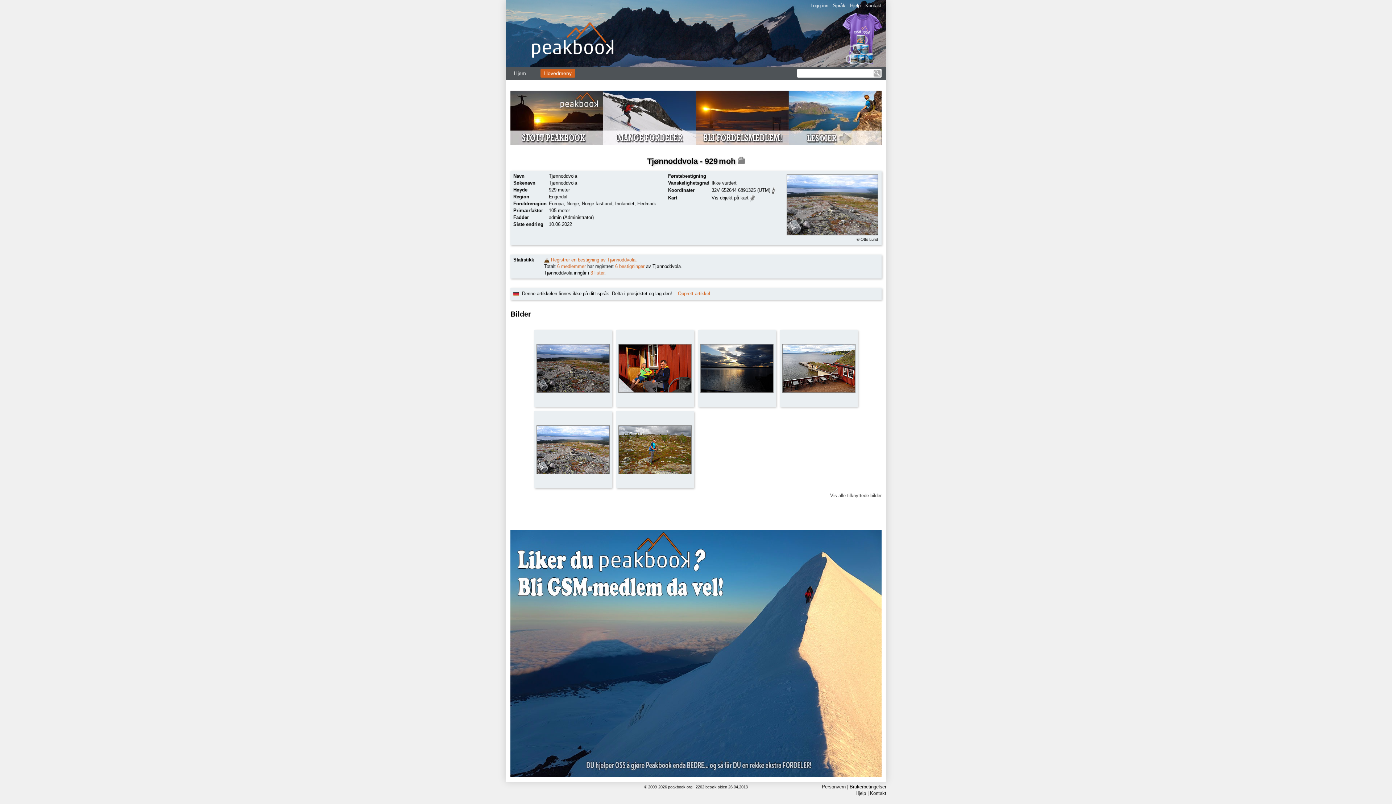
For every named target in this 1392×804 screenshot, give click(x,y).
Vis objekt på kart (730, 198)
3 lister (597, 273)
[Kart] (752, 197)
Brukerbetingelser (868, 786)
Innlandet (624, 203)
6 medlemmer (571, 266)
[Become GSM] (696, 118)
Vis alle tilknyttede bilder (856, 495)
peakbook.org (680, 787)
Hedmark (646, 203)
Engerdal (558, 196)
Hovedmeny (558, 73)
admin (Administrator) (571, 217)
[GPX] (773, 190)
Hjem (520, 73)
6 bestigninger (630, 266)
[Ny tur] (547, 260)
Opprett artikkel (694, 293)
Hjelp (855, 5)
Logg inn (819, 5)
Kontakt (873, 5)
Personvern (834, 786)
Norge (573, 203)
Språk (839, 5)
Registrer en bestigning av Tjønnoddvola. (594, 260)
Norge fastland (597, 203)
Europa (556, 203)
